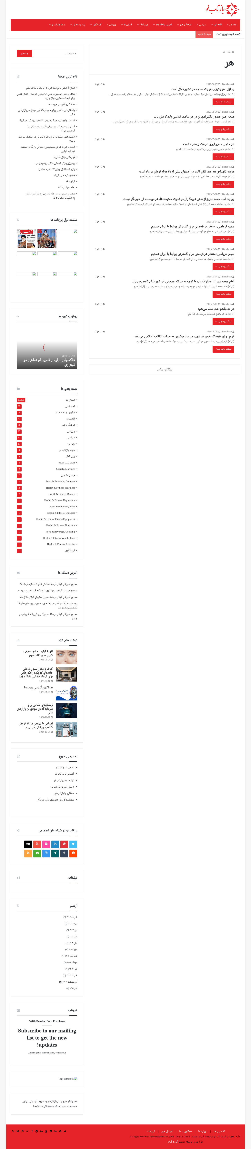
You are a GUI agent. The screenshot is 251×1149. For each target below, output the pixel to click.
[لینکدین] (55, 844)
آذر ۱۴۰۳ (73, 937)
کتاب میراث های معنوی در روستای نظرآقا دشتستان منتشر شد (47, 606)
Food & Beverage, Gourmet (60, 482)
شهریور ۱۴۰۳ (71, 956)
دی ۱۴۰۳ (73, 930)
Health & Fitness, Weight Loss (59, 538)
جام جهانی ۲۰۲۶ (66, 187)
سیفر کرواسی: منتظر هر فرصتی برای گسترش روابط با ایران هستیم (192, 254)
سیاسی (202, 25)
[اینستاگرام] (46, 853)
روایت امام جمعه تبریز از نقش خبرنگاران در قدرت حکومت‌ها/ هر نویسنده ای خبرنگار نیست (178, 199)
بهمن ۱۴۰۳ (72, 924)
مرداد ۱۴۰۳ (72, 962)
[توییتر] (73, 844)
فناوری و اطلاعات (164, 25)
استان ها (128, 25)
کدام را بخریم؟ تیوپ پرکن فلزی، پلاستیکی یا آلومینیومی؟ (51, 128)
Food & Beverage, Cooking (60, 532)
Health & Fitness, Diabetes (61, 513)
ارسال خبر (167, 1131)
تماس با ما (219, 1131)
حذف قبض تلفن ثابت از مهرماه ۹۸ (37, 584)
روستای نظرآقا (70, 604)
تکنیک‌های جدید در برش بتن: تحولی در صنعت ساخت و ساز (46, 139)
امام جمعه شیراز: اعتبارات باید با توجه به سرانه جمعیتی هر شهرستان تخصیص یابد (183, 282)
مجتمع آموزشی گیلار (67, 584)
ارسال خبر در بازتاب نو (62, 787)
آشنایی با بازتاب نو (64, 774)
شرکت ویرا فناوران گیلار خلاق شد (37, 597)
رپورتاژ (71, 444)
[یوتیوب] (37, 844)
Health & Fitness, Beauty (61, 494)
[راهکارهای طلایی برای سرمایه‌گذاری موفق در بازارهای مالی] (66, 710)
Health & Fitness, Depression (59, 501)
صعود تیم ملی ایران (64, 175)
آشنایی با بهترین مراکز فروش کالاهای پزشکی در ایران (46, 120)
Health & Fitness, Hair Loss (60, 488)
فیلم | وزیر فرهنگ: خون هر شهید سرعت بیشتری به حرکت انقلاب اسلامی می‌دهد (184, 336)
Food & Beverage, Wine (62, 507)
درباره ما (202, 1131)
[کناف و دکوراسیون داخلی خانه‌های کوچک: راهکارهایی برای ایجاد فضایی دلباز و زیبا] (66, 674)
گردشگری (97, 25)
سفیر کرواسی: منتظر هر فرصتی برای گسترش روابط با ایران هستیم (192, 227)
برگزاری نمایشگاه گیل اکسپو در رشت (36, 591)
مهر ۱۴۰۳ (73, 949)
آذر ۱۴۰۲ (73, 988)
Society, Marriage (65, 469)
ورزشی (112, 25)
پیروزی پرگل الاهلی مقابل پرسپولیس (55, 163)
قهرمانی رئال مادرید (64, 157)
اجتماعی (233, 25)
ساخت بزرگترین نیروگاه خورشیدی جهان (48, 616)
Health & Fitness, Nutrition (60, 526)
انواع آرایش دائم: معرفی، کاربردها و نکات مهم (50, 88)
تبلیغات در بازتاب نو (64, 780)
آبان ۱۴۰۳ (73, 943)
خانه (229, 52)
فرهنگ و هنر (185, 25)
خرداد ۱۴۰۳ (71, 975)
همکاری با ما (185, 1131)
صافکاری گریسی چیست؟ (61, 104)
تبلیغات (151, 1131)
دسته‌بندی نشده (67, 463)
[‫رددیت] (73, 853)
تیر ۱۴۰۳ (73, 969)
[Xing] (55, 853)
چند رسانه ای (79, 25)
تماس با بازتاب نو (65, 767)
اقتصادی (218, 25)
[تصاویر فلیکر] (46, 844)
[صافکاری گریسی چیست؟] (66, 693)
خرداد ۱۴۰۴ (71, 917)
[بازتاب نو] (222, 9)
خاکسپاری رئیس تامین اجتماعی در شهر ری (49, 362)
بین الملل (144, 25)
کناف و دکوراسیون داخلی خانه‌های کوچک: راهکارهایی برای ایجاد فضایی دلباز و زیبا (46, 96)
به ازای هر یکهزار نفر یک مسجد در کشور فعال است (202, 89)
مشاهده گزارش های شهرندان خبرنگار (55, 800)
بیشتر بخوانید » (223, 102)
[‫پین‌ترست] (64, 844)
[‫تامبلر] (64, 853)
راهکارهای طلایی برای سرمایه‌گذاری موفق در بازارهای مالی (46, 112)
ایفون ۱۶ (70, 181)
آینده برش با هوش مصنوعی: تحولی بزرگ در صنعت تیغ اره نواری (47, 149)
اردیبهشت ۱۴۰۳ (70, 982)
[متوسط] (37, 853)
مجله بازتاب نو (58, 25)
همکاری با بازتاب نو (64, 793)
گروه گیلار (172, 1141)
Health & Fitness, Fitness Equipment (55, 519)
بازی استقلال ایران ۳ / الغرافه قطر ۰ (56, 169)
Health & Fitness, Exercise (61, 545)
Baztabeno (227, 84)
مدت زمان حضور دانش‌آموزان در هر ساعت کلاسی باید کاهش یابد (194, 117)
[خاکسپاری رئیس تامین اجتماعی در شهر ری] (47, 347)
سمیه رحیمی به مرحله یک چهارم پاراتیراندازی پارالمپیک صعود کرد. (50, 196)
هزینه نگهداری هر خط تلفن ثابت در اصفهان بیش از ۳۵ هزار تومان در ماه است (186, 172)
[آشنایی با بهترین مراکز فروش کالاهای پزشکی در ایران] (66, 729)
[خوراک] (28, 853)
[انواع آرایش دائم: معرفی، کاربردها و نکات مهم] (66, 657)
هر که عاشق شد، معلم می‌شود (216, 309)
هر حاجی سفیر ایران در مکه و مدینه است (208, 144)
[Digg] (28, 844)
